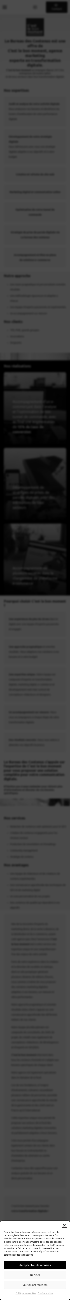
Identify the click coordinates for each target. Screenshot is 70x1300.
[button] (64, 1225)
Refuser (35, 1274)
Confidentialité (45, 1293)
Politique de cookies (26, 1293)
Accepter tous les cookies (35, 1265)
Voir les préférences (35, 1284)
